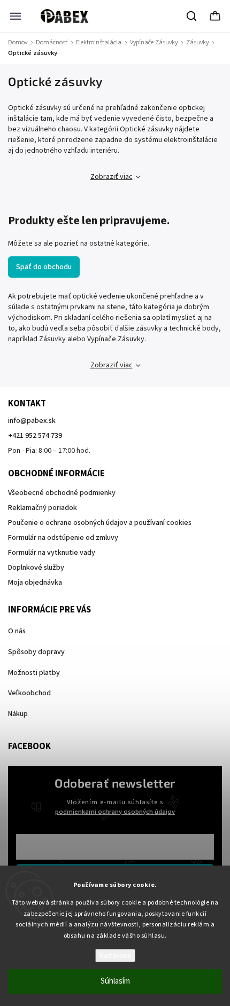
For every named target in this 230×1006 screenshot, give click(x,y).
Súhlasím (115, 981)
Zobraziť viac (111, 176)
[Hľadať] (192, 16)
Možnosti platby (34, 672)
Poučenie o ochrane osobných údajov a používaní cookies (99, 522)
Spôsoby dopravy (36, 652)
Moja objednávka (35, 582)
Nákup (18, 714)
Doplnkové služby (36, 567)
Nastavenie (115, 955)
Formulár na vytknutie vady (51, 552)
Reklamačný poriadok (42, 507)
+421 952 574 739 (35, 435)
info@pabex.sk (32, 420)
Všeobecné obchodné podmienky (62, 493)
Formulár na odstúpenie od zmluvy (63, 537)
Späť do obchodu (44, 267)
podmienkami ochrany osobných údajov (115, 811)
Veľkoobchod (29, 693)
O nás (17, 631)
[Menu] (15, 16)
